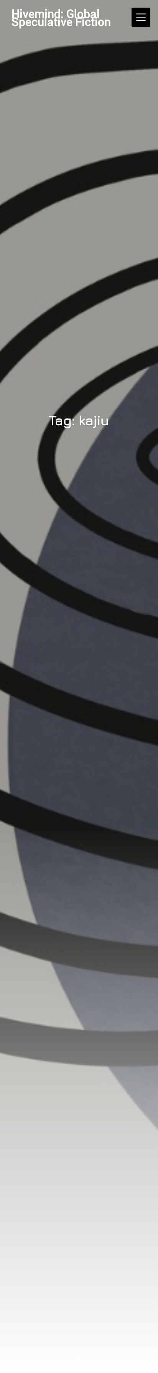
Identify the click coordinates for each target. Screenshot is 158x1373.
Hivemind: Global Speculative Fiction (61, 17)
